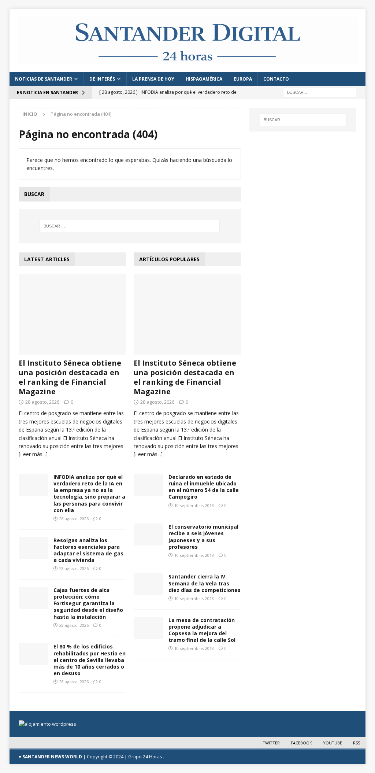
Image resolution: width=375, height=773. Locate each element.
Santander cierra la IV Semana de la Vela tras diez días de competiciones (204, 583)
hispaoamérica (204, 79)
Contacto (276, 79)
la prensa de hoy (153, 79)
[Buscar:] (319, 92)
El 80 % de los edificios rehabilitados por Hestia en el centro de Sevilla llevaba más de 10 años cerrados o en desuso (89, 660)
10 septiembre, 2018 (194, 505)
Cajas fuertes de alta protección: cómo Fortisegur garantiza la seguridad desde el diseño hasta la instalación (88, 603)
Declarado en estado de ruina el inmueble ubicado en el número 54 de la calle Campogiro (203, 486)
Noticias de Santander (43, 79)
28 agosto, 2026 (42, 402)
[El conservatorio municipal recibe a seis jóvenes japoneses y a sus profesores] (148, 534)
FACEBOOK (301, 743)
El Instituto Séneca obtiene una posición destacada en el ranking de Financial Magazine (70, 377)
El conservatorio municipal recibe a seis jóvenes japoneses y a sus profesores (203, 536)
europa (243, 79)
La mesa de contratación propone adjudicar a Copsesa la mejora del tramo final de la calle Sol (201, 630)
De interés (102, 79)
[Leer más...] (33, 454)
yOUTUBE (332, 743)
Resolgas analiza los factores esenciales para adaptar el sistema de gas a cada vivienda (88, 550)
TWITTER (271, 743)
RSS (356, 743)
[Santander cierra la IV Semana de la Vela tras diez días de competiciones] (148, 584)
